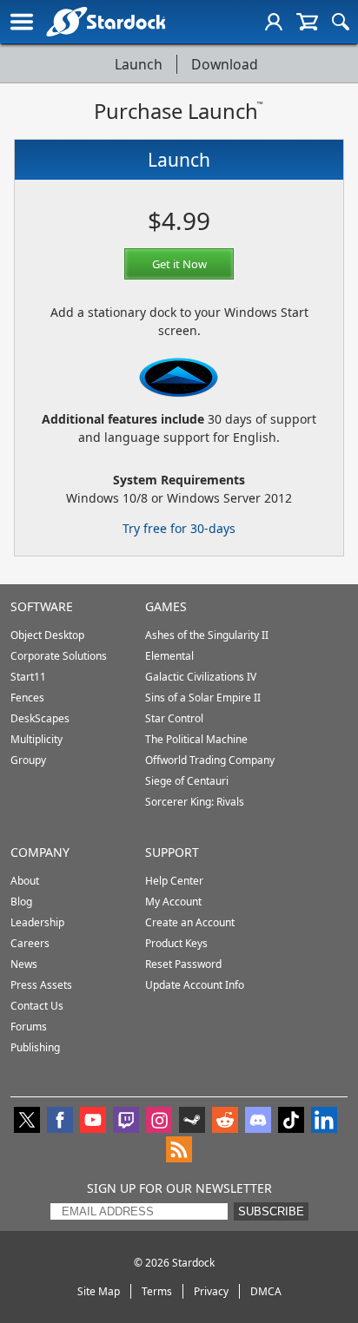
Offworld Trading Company (210, 760)
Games (166, 606)
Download (224, 64)
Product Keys (176, 943)
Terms (157, 1291)
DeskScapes (40, 718)
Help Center (174, 880)
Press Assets (41, 984)
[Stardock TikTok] (291, 1121)
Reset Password (183, 964)
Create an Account (190, 922)
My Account (173, 901)
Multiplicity (36, 739)
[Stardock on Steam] (192, 1121)
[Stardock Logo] (105, 21)
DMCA (266, 1291)
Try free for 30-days (179, 528)
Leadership (37, 922)
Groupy (28, 760)
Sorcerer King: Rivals (194, 801)
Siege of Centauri (187, 780)
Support (172, 852)
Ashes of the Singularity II (206, 635)
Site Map (98, 1291)
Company (40, 852)
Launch (138, 64)
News (23, 964)
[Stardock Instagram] (159, 1121)
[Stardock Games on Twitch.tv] (126, 1121)
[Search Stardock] (340, 21)
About (24, 880)
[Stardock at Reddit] (225, 1121)
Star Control (174, 718)
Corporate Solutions (58, 655)
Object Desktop (47, 635)
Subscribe (271, 1211)
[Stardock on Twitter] (27, 1121)
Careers (30, 943)
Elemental (169, 655)
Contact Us (36, 1005)
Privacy (211, 1291)
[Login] (273, 21)
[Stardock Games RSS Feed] (179, 1151)
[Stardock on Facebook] (60, 1121)
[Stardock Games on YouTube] (93, 1121)
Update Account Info (194, 984)
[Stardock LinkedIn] (324, 1121)
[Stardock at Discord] (258, 1121)
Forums (28, 1026)
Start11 (28, 676)
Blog (21, 901)
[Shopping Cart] (307, 21)
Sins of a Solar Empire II (203, 697)
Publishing (35, 1047)
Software (41, 606)
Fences (27, 697)
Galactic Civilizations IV (200, 676)
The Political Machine (196, 739)
